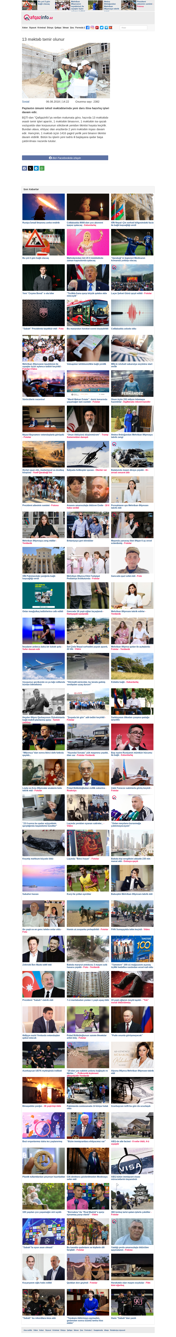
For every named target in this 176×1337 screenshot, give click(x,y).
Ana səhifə (28, 1330)
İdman (66, 27)
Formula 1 (80, 27)
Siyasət (32, 27)
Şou (72, 27)
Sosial (25, 101)
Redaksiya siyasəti (117, 1330)
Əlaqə (106, 1330)
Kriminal (42, 27)
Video (35, 1330)
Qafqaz (58, 27)
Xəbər (25, 27)
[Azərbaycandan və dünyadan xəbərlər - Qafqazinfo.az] (38, 17)
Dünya (50, 27)
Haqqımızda (98, 1330)
